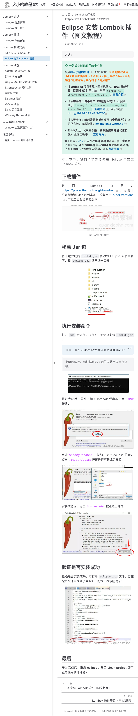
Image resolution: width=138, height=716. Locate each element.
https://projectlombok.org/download (88, 190)
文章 (43, 4)
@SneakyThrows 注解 (17, 115)
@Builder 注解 (13, 98)
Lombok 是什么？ (15, 28)
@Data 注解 (11, 93)
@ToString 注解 (13, 76)
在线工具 (71, 4)
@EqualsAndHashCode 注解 (21, 82)
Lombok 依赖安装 (15, 40)
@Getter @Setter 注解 (17, 70)
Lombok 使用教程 (15, 22)
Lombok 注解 (11, 65)
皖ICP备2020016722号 (114, 711)
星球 (81, 141)
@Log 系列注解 (13, 109)
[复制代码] (128, 349)
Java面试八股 (56, 4)
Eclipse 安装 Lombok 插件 (19, 58)
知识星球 (100, 4)
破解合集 (84, 4)
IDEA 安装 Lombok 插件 (18, 52)
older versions (123, 195)
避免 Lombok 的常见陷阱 (19, 140)
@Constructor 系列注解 (18, 87)
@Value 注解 (12, 104)
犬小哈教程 (90, 711)
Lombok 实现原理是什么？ (20, 127)
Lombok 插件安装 (14, 47)
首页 (35, 4)
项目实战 (113, 4)
